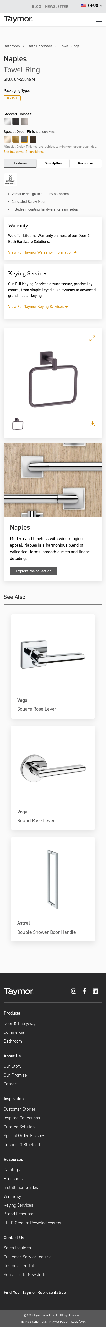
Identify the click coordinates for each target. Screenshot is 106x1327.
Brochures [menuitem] (13, 1178)
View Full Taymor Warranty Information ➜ (42, 252)
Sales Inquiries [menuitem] (17, 1248)
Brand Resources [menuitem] (19, 1214)
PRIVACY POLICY (59, 1321)
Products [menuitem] (12, 1013)
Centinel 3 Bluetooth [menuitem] (22, 1144)
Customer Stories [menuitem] (20, 1109)
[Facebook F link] (85, 991)
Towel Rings (69, 45)
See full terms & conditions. (24, 151)
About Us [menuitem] (12, 1056)
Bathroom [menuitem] (13, 1041)
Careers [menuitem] (11, 1084)
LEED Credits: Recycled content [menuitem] (33, 1223)
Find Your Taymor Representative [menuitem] (35, 1292)
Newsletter (56, 6)
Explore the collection (33, 570)
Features (20, 163)
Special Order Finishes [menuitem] (24, 1135)
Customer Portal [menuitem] (19, 1265)
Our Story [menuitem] (12, 1066)
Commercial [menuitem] (15, 1032)
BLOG (36, 6)
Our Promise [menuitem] (15, 1075)
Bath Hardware (40, 45)
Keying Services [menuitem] (18, 1205)
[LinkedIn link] (95, 991)
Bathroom (12, 45)
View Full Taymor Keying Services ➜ (38, 306)
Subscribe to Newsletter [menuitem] (26, 1274)
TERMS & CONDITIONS (34, 1321)
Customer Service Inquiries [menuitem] (28, 1257)
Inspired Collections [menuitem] (22, 1118)
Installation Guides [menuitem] (21, 1187)
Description (53, 163)
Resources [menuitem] (13, 1159)
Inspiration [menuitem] (14, 1098)
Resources (86, 163)
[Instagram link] (74, 991)
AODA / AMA (78, 1321)
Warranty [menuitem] (12, 1196)
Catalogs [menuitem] (12, 1169)
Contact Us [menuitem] (14, 1237)
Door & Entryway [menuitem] (19, 1023)
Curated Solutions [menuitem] (20, 1127)
